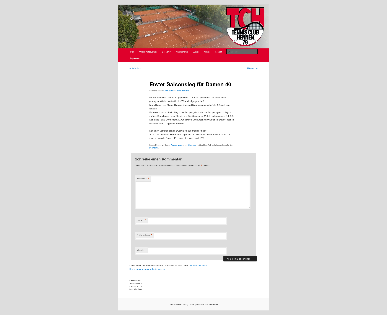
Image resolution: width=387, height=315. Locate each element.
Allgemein (192, 145)
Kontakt (218, 51)
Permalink (153, 147)
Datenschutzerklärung (178, 304)
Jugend (196, 51)
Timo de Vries (183, 90)
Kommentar (143, 178)
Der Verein (166, 51)
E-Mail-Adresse (144, 235)
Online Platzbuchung (148, 51)
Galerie (207, 51)
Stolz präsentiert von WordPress (204, 304)
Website (140, 250)
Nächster (252, 68)
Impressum (135, 58)
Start (132, 51)
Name (141, 220)
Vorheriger (135, 68)
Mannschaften (182, 51)
